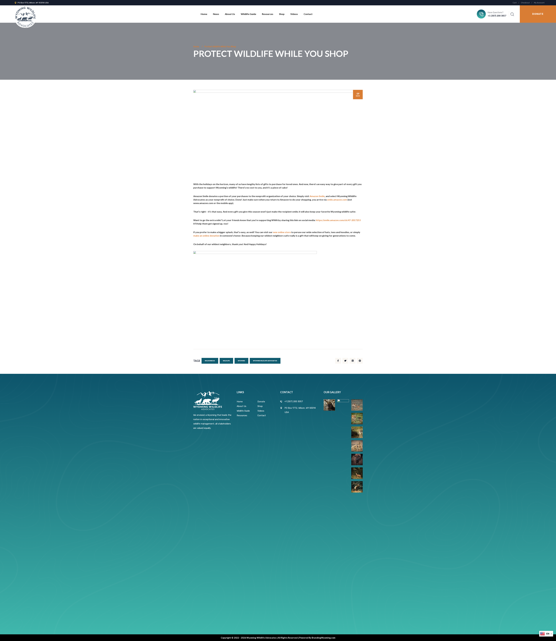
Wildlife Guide (248, 14)
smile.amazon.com (337, 199)
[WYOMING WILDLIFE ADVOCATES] (25, 13)
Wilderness (210, 361)
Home (204, 14)
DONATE (538, 14)
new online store (282, 232)
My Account (539, 3)
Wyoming (241, 361)
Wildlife (226, 361)
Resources (267, 14)
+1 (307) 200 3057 (497, 15)
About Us (230, 14)
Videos (294, 14)
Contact (308, 14)
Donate (261, 402)
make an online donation (206, 235)
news (216, 14)
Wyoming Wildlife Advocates (265, 361)
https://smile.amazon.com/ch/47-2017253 (338, 220)
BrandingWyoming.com (323, 637)
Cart (515, 3)
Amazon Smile (317, 196)
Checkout (525, 3)
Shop (282, 14)
